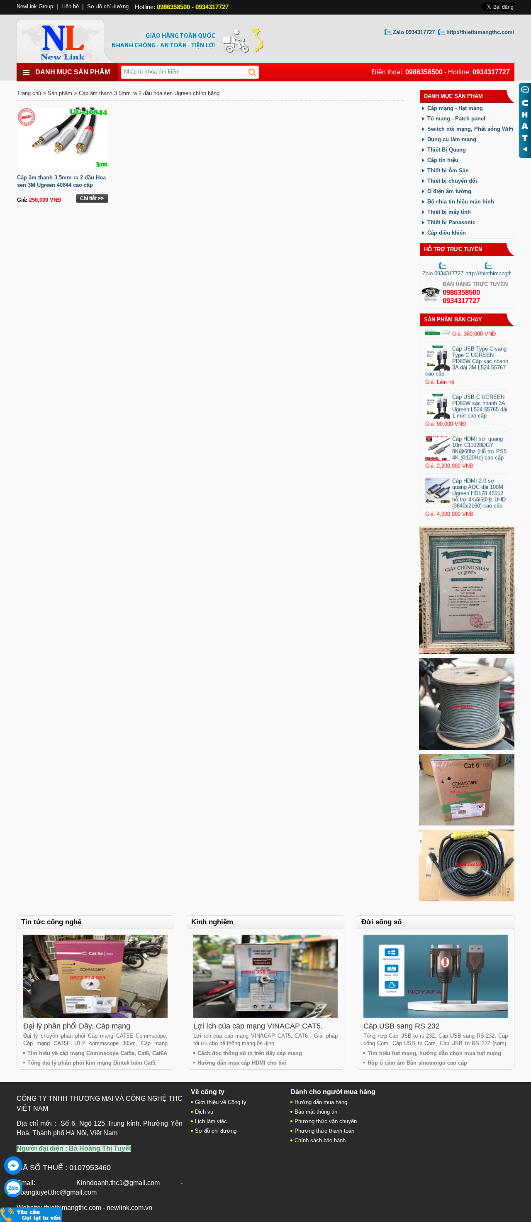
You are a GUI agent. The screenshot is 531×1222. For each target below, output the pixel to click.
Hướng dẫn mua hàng (321, 1102)
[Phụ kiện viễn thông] (72, 39)
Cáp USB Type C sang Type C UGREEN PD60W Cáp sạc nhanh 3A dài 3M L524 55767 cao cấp (466, 373)
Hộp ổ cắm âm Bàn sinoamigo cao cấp (417, 1063)
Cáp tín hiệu (442, 160)
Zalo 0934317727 (414, 32)
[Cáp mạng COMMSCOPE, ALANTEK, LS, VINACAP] (466, 823)
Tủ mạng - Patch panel (456, 118)
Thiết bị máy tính (449, 212)
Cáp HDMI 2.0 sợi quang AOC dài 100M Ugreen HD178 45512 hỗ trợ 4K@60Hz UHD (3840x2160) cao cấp (479, 506)
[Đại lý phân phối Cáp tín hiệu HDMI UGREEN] (466, 899)
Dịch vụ (204, 1112)
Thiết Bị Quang (446, 150)
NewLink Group (35, 6)
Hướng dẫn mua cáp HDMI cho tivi (241, 1063)
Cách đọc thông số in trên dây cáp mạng (249, 1053)
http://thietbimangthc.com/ (480, 32)
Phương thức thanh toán (324, 1131)
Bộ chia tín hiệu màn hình (460, 201)
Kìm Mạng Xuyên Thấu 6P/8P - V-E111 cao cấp (480, 332)
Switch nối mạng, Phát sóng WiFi (470, 129)
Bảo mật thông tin (316, 1112)
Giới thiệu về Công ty (220, 1102)
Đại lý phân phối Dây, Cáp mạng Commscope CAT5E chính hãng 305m (87, 1030)
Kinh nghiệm (212, 922)
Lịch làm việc (211, 1121)
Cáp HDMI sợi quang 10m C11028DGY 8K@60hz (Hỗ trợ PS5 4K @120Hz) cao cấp (479, 460)
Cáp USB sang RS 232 (401, 1026)
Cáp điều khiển (446, 233)
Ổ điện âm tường (449, 191)
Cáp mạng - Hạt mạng (455, 108)
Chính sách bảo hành (320, 1140)
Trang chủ (29, 93)
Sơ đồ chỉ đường (108, 6)
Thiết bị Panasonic (451, 222)
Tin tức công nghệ (51, 922)
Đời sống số (381, 922)
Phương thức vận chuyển (326, 1121)
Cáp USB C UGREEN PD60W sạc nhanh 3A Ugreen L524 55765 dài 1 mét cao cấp (479, 419)
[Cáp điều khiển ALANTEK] (466, 748)
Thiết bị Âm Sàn (448, 170)
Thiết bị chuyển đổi (452, 181)
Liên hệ (70, 6)
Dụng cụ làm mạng (451, 139)
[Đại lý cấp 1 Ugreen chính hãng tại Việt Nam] (466, 652)
